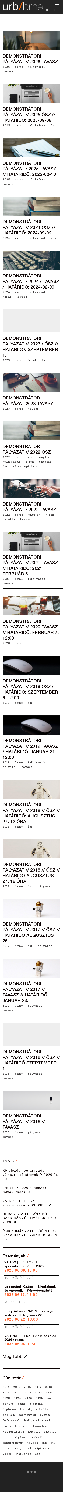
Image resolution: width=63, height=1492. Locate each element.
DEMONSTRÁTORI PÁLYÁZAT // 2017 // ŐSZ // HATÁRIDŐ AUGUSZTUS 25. (31, 932)
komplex (40, 1426)
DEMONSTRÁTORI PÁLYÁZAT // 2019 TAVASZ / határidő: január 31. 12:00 (30, 749)
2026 (6, 66)
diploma (36, 1403)
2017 (6, 946)
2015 (16, 1387)
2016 (6, 1073)
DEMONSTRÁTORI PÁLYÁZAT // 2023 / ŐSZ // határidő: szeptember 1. (30, 347)
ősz (53, 125)
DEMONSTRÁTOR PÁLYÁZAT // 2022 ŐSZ (27, 449)
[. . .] (31, 1472)
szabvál (36, 1437)
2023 (6, 360)
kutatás (34, 1431)
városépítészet (39, 1448)
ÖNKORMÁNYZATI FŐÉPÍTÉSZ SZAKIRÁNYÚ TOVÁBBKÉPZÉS (30, 1233)
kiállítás (22, 1426)
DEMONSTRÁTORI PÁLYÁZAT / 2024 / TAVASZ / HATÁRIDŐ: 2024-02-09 (31, 281)
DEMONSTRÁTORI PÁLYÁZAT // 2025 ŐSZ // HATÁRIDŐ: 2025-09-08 (29, 114)
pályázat (10, 767)
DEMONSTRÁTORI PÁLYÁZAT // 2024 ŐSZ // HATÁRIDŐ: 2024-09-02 (29, 227)
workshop (23, 1454)
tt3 (53, 1442)
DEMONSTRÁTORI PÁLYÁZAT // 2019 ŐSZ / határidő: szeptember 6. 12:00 (30, 689)
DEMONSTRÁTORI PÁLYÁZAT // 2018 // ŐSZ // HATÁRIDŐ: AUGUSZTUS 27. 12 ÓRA (31, 813)
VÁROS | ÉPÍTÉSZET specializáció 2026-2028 (25, 1203)
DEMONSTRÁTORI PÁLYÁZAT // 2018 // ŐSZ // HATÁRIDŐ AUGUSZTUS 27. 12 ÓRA (31, 873)
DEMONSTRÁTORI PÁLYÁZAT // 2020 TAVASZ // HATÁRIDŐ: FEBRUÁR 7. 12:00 (31, 630)
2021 (6, 579)
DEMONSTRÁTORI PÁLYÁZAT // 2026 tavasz (30, 58)
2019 (6, 702)
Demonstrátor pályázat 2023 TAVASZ (28, 400)
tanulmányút (13, 1442)
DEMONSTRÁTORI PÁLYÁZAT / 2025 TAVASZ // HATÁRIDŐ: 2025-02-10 (29, 168)
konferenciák (13, 1431)
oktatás (45, 461)
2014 (6, 1387)
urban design (13, 1448)
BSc (49, 1398)
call (18, 457)
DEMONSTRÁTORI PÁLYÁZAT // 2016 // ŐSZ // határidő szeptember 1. (31, 1060)
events (45, 1414)
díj (30, 1409)
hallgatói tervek (37, 1420)
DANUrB (8, 1403)
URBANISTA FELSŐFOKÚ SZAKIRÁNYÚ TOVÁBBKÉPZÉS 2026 (30, 1218)
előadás (42, 1409)
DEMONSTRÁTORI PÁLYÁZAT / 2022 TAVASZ (29, 506)
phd (6, 1437)
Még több (13, 1356)
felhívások (37, 66)
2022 (6, 457)
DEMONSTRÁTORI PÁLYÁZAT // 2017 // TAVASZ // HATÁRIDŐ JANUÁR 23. (25, 992)
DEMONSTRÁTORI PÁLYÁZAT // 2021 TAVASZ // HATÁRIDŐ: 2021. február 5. (30, 565)
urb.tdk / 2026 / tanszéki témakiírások (25, 1190)
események (27, 1414)
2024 (6, 238)
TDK (44, 1442)
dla (22, 1409)
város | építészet (25, 466)
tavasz (8, 71)
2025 (6, 125)
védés (7, 1454)
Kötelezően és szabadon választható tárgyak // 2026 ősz (31, 1172)
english (45, 457)
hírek (7, 296)
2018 (6, 826)
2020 (6, 643)
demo (19, 66)
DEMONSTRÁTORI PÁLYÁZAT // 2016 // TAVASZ (24, 1121)
